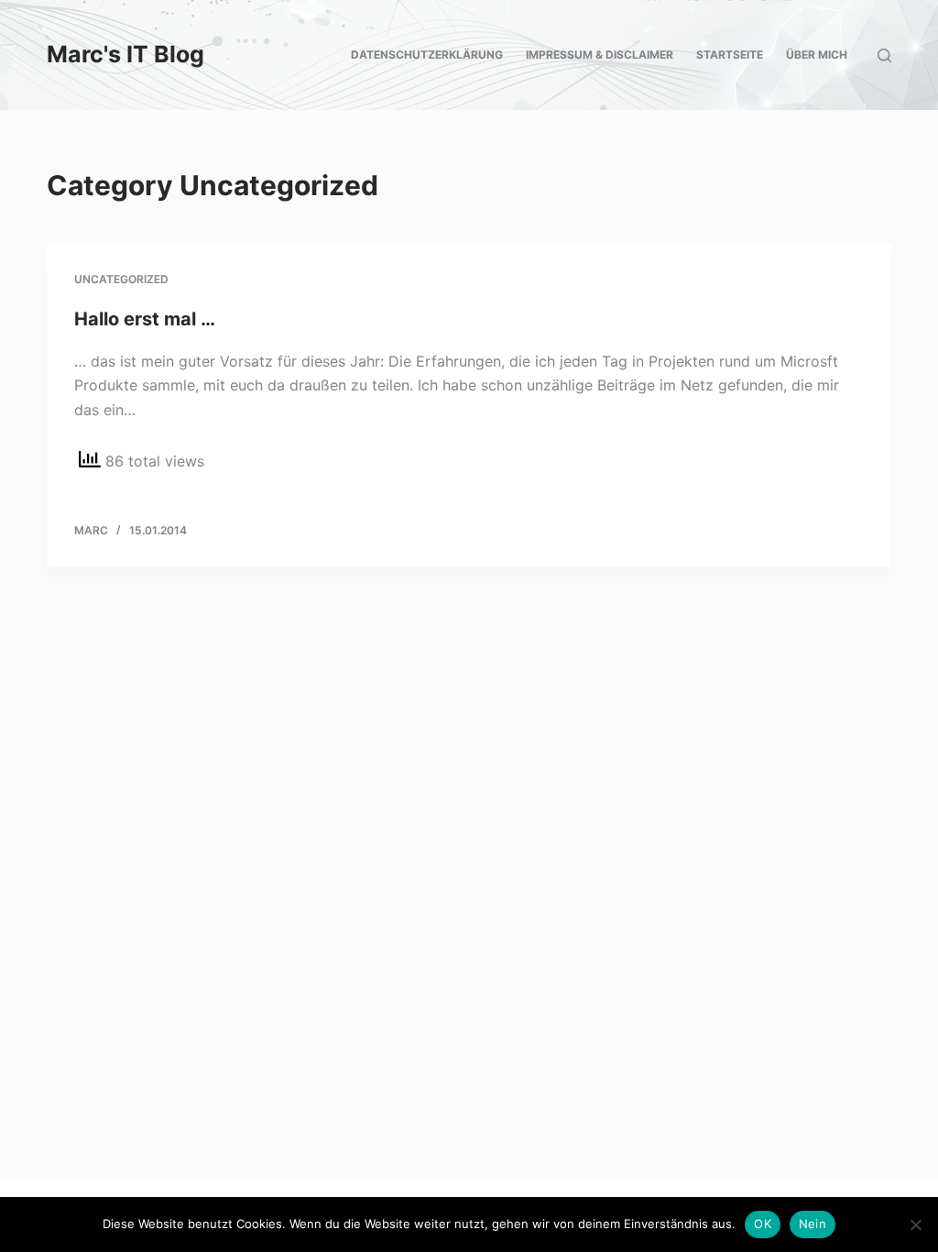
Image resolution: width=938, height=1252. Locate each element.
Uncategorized (121, 279)
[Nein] (915, 1224)
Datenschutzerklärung (427, 54)
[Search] (884, 55)
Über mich (816, 54)
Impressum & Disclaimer (599, 54)
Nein (812, 1223)
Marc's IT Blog (125, 54)
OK (762, 1223)
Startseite (729, 54)
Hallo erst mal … (144, 319)
